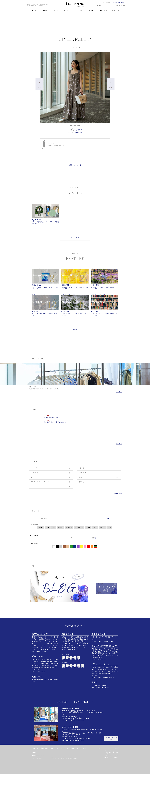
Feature (79, 10)
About (115, 10)
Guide (103, 10)
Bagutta (79, 129)
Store (91, 10)
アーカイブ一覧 (75, 238)
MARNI (78, 131)
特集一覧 (75, 329)
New (44, 10)
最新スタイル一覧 (75, 165)
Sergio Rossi (78, 133)
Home (33, 10)
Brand (66, 10)
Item (55, 10)
